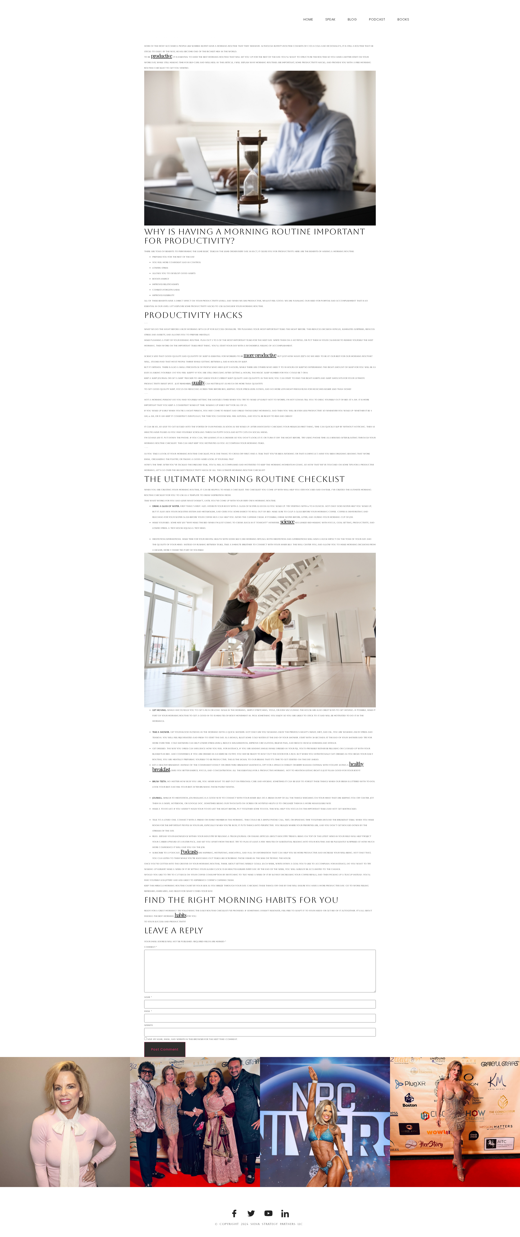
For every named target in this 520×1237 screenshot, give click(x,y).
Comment (150, 947)
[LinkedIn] (284, 1212)
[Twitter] (250, 1212)
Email (148, 1011)
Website (148, 1025)
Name (148, 997)
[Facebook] (234, 1212)
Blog (352, 19)
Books (403, 19)
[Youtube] (267, 1212)
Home (308, 19)
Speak (330, 19)
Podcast (377, 19)
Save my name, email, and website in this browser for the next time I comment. (192, 1039)
